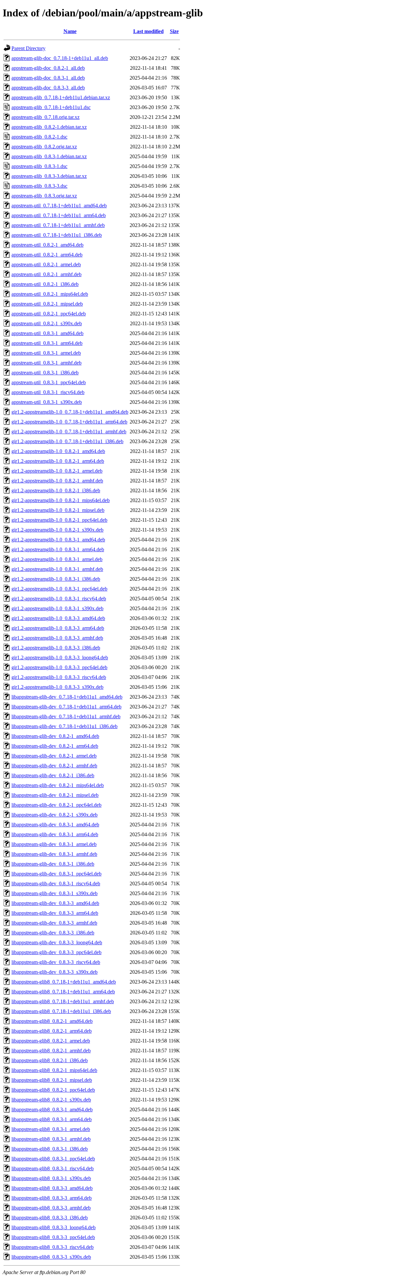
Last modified (148, 31)
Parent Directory (28, 48)
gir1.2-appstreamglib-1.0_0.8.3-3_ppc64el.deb (59, 667)
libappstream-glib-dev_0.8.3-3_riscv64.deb (55, 962)
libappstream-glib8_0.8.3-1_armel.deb (50, 1129)
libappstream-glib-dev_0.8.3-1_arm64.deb (54, 834)
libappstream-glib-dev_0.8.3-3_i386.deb (52, 932)
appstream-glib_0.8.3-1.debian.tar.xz (49, 156)
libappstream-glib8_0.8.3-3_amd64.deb (52, 1188)
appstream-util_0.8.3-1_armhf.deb (46, 363)
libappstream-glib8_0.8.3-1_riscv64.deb (52, 1168)
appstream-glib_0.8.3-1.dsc (39, 166)
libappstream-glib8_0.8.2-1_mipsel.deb (51, 1080)
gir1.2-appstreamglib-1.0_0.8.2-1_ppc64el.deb (59, 520)
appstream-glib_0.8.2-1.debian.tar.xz (49, 127)
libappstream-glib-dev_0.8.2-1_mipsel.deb (55, 795)
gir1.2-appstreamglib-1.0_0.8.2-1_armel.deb (56, 471)
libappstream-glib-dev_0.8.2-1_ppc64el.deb (56, 805)
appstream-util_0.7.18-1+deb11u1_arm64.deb (58, 215)
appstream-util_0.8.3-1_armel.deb (46, 353)
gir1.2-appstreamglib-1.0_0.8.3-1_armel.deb (56, 559)
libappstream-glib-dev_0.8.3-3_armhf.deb (54, 923)
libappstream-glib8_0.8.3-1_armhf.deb (51, 1139)
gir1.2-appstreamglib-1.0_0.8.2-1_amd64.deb (58, 451)
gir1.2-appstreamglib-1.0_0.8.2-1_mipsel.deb (57, 510)
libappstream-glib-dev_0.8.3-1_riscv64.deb (55, 883)
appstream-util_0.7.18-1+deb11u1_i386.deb (56, 235)
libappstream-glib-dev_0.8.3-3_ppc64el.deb (56, 952)
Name (70, 31)
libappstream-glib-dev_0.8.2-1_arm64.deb (54, 746)
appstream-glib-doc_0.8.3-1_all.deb (48, 78)
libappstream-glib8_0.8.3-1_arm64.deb (51, 1119)
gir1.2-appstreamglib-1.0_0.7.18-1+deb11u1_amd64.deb (69, 412)
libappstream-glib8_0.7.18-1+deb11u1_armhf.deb (62, 1001)
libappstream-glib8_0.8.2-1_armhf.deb (51, 1050)
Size (174, 31)
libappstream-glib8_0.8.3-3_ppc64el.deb (53, 1237)
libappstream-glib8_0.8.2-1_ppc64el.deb (53, 1090)
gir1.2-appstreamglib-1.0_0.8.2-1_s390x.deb (57, 530)
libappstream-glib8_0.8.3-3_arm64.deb (51, 1198)
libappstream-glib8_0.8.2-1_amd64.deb (52, 1021)
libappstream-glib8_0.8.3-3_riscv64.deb (52, 1247)
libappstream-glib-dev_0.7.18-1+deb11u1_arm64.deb (66, 706)
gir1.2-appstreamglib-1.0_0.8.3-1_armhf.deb (57, 569)
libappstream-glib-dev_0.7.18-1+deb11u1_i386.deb (64, 726)
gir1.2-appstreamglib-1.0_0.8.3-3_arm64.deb (57, 628)
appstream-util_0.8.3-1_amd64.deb (47, 333)
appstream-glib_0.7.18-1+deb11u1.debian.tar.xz (60, 97)
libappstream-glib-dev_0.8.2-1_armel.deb (54, 756)
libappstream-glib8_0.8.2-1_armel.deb (50, 1040)
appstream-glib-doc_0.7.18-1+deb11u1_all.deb (59, 58)
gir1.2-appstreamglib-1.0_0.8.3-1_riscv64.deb (58, 598)
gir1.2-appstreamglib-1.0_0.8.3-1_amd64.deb (58, 539)
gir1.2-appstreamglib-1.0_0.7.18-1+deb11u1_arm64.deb (69, 421)
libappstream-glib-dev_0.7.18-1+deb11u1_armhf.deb (65, 716)
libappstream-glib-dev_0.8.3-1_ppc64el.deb (56, 873)
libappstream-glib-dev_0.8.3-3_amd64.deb (55, 903)
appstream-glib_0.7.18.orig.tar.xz (45, 117)
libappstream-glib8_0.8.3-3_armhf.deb (51, 1208)
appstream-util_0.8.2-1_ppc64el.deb (48, 313)
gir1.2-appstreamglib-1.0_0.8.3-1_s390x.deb (57, 608)
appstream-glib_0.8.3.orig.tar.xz (44, 195)
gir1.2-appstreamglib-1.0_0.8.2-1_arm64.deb (57, 461)
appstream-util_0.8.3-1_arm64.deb (46, 343)
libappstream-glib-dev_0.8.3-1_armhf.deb (54, 854)
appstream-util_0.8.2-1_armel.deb (46, 264)
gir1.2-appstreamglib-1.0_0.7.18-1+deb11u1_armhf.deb (68, 431)
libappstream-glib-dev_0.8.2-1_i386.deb (52, 775)
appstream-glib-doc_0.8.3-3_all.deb (48, 87)
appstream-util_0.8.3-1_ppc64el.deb (48, 382)
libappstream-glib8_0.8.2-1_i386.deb (49, 1060)
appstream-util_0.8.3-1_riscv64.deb (47, 392)
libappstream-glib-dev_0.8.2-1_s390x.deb (54, 815)
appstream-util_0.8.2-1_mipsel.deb (47, 304)
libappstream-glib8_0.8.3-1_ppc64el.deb (53, 1158)
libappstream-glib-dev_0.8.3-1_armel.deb (54, 844)
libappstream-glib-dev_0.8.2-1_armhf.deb (54, 765)
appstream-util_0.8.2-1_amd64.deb (47, 245)
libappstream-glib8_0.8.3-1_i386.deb (49, 1149)
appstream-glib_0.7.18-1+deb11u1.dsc (51, 107)
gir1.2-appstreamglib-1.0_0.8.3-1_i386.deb (55, 579)
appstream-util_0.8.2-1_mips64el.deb (49, 294)
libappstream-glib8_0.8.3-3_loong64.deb (53, 1227)
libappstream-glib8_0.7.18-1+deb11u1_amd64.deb (63, 982)
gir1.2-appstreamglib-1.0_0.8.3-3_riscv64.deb (58, 677)
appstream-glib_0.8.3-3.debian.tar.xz (49, 176)
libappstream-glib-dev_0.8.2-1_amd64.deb (55, 736)
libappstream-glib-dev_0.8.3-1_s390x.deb (54, 893)
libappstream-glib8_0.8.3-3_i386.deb (49, 1217)
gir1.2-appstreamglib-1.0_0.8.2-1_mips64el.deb (60, 500)
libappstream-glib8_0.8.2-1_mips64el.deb (54, 1070)
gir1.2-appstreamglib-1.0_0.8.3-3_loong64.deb (59, 657)
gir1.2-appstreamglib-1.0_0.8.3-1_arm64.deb (57, 549)
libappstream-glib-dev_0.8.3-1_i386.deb (52, 864)
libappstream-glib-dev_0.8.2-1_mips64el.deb (57, 785)
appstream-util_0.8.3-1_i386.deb (45, 372)
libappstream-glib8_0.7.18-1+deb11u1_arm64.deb (63, 991)
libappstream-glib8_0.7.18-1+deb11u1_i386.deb (61, 1011)
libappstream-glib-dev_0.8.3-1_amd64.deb (55, 824)
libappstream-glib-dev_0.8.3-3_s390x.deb (54, 972)
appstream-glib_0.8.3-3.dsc (39, 186)
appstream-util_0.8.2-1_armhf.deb (46, 274)
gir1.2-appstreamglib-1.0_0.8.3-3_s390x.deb (57, 687)
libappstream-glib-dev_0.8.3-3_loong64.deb (56, 942)
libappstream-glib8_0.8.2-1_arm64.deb (51, 1031)
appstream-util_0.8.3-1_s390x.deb (46, 402)
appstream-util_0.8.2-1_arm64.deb (46, 254)
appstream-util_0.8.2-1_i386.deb (45, 284)
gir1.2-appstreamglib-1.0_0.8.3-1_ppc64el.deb (59, 589)
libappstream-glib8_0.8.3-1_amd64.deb (52, 1109)
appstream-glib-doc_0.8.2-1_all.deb (48, 68)
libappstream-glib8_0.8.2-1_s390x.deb (51, 1099)
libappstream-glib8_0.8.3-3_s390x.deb (51, 1257)
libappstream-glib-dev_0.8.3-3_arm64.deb (54, 913)
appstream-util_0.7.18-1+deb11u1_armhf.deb (58, 225)
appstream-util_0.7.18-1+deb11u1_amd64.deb (59, 205)
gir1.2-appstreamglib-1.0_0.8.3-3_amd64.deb (58, 618)
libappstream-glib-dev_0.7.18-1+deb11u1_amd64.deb (66, 697)
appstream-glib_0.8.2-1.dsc (39, 137)
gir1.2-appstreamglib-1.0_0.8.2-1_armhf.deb (57, 480)
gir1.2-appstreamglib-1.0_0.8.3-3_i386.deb (55, 647)
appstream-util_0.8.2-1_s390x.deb (46, 323)
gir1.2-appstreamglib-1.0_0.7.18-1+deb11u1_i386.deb (67, 441)
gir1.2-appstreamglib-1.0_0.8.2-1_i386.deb (55, 490)
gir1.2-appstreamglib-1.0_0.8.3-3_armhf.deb (57, 638)
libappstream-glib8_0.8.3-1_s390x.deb (51, 1178)
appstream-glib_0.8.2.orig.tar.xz (44, 146)
